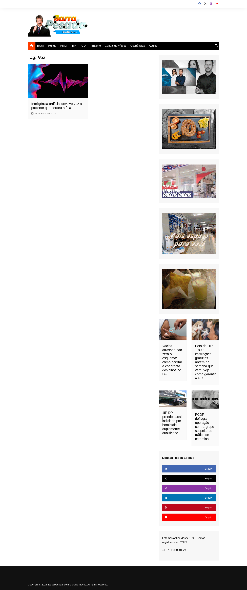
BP (74, 45)
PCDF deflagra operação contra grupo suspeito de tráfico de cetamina (204, 427)
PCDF (83, 45)
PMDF (64, 45)
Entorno (96, 45)
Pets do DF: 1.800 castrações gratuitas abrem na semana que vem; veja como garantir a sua (205, 362)
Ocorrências (137, 45)
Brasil (40, 45)
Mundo (52, 45)
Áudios (153, 45)
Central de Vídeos (115, 45)
